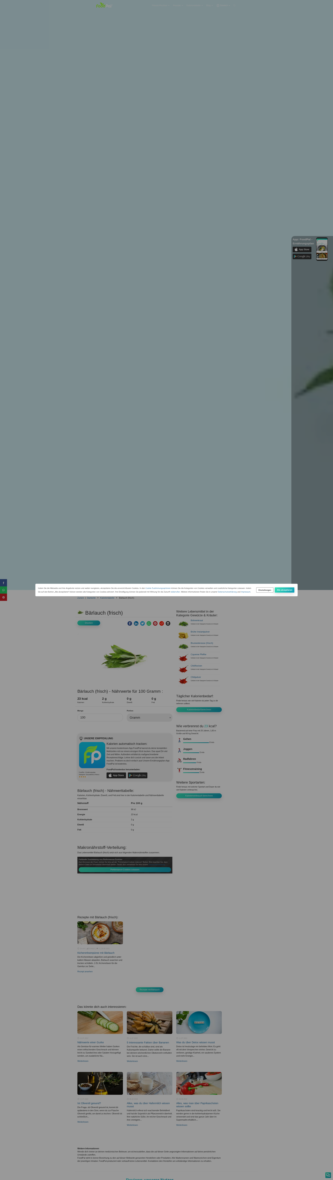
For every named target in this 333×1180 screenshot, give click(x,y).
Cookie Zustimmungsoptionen (158, 588)
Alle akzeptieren (284, 590)
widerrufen (175, 592)
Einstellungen (264, 590)
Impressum (245, 592)
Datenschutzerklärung (227, 592)
